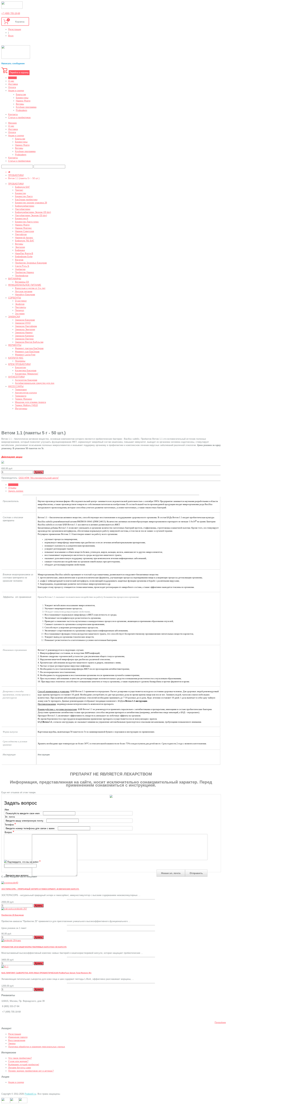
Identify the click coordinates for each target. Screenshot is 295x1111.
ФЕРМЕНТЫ (14, 345)
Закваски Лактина (24, 339)
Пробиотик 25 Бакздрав (12, 915)
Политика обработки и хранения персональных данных (36, 1046)
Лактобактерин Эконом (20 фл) (31, 215)
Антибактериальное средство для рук (34, 383)
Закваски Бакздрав (25, 320)
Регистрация (14, 29)
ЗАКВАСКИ (14, 316)
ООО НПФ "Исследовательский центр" (39, 478)
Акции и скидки (16, 1082)
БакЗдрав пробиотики (26, 199)
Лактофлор (21, 234)
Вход (10, 35)
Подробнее (220, 1022)
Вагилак (19, 259)
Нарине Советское (24, 231)
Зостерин (20, 313)
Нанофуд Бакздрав (25, 294)
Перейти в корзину (19, 72)
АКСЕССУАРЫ (16, 386)
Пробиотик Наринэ (24, 272)
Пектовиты (20, 307)
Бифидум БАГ (22, 187)
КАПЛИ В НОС (15, 358)
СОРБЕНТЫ (14, 297)
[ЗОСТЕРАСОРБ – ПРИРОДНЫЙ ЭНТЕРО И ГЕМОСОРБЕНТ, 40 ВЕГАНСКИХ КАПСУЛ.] (9, 882)
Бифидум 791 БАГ (24, 240)
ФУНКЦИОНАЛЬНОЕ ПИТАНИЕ (24, 285)
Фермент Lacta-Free (25, 354)
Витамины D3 (22, 282)
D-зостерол (21, 301)
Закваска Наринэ (24, 332)
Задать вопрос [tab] (15, 491)
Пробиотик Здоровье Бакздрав (31, 263)
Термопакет (21, 389)
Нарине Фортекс (23, 228)
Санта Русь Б (22, 266)
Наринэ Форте (22, 225)
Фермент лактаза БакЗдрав (29, 348)
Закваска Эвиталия (25, 329)
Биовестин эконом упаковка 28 (31, 202)
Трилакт (19, 190)
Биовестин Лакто (24, 196)
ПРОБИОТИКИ (16, 175)
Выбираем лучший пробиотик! (23, 1064)
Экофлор (19, 304)
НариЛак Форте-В (24, 253)
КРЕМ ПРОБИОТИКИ (19, 364)
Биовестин (20, 193)
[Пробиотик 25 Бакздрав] (14, 909)
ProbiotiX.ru (30, 1094)
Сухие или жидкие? (18, 1061)
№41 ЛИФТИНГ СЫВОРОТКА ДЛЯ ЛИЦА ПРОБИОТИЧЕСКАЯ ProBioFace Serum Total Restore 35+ (46, 973)
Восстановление (16, 1040)
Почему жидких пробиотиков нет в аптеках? (31, 1071)
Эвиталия (20, 247)
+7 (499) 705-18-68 (10, 13)
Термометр (20, 396)
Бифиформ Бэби (23, 256)
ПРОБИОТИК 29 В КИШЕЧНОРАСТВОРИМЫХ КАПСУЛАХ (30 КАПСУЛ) (34, 947)
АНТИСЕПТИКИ (16, 377)
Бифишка (20, 250)
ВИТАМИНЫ (14, 278)
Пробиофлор (21, 275)
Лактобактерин (22, 209)
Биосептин (20, 367)
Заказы (12, 1043)
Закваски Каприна (24, 335)
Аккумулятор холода (26, 392)
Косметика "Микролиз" (26, 373)
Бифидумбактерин (24, 206)
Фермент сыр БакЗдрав (27, 351)
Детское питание (23, 291)
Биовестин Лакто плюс (27, 221)
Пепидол (19, 310)
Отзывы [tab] (12, 487)
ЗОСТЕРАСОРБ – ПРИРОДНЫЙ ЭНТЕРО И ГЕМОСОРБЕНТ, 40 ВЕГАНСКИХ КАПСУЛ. (40, 889)
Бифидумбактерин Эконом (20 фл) (33, 212)
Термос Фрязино (23, 399)
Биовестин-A (21, 218)
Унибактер (20, 269)
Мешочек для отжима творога (30, 402)
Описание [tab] (13, 484)
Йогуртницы (21, 408)
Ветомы (19, 244)
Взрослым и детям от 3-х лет (30, 288)
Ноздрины (20, 361)
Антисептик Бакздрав (26, 380)
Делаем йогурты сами (19, 1067)
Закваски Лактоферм (26, 326)
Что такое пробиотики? (20, 1058)
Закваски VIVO (23, 323)
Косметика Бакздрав (25, 370)
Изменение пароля (17, 1037)
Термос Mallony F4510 (26, 405)
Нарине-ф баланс (24, 237)
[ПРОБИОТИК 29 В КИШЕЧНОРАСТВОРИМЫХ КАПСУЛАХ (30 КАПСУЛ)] (11, 940)
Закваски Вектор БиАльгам (29, 342)
